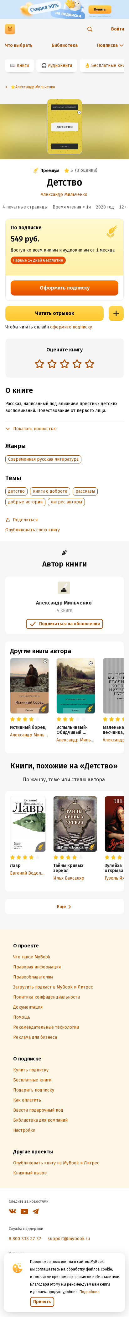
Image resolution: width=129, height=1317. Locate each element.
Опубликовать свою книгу (32, 530)
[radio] (39, 364)
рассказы (85, 491)
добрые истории (25, 502)
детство (16, 491)
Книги (23, 65)
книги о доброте (50, 491)
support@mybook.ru (69, 1238)
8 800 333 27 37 (25, 1238)
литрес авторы (66, 502)
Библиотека (65, 45)
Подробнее (90, 1292)
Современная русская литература (43, 459)
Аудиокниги (60, 65)
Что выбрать (19, 45)
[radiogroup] (64, 364)
